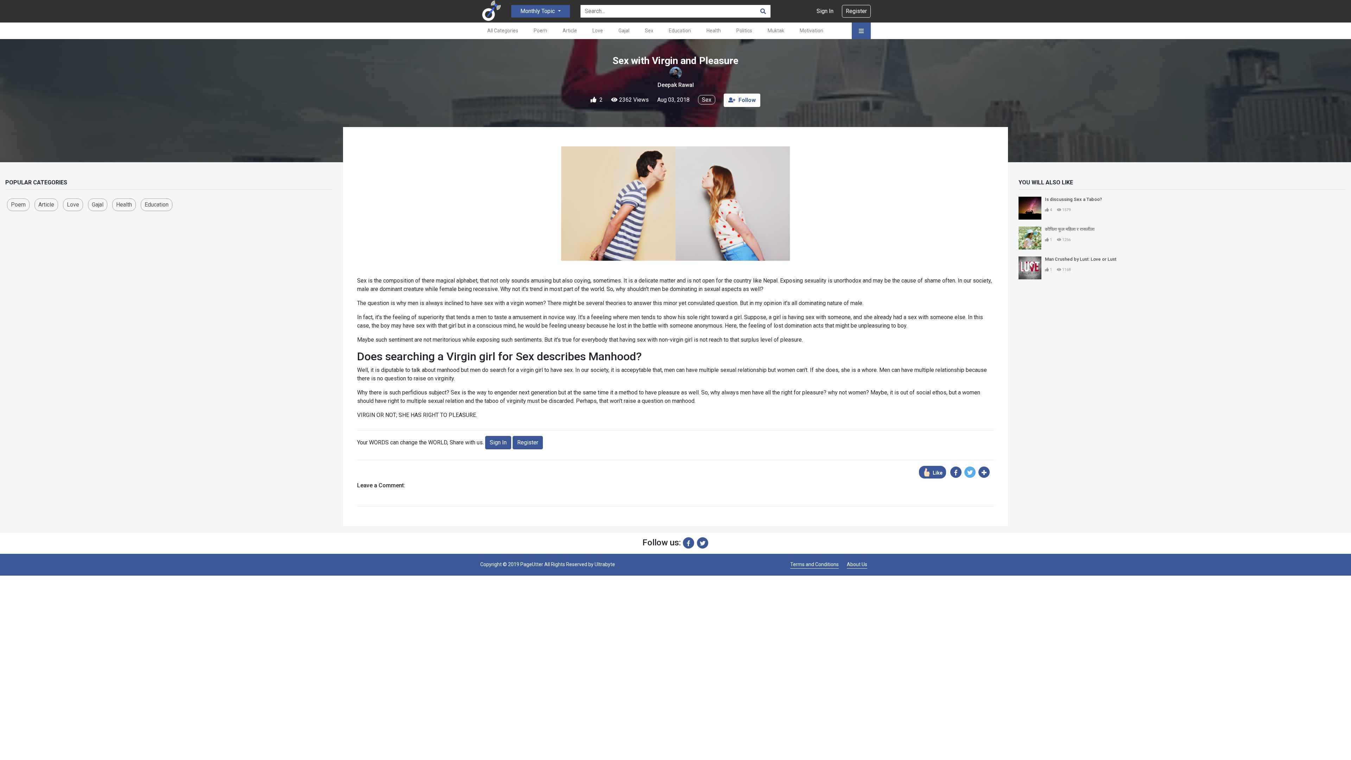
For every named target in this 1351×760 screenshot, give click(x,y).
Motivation (811, 30)
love (73, 204)
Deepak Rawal (676, 85)
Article (570, 30)
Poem (540, 30)
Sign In (825, 11)
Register (856, 11)
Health (713, 30)
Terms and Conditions (814, 564)
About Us (857, 564)
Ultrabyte (605, 564)
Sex (649, 30)
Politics (744, 30)
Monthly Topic (538, 11)
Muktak (776, 30)
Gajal (624, 30)
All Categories (502, 30)
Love (597, 30)
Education (680, 30)
